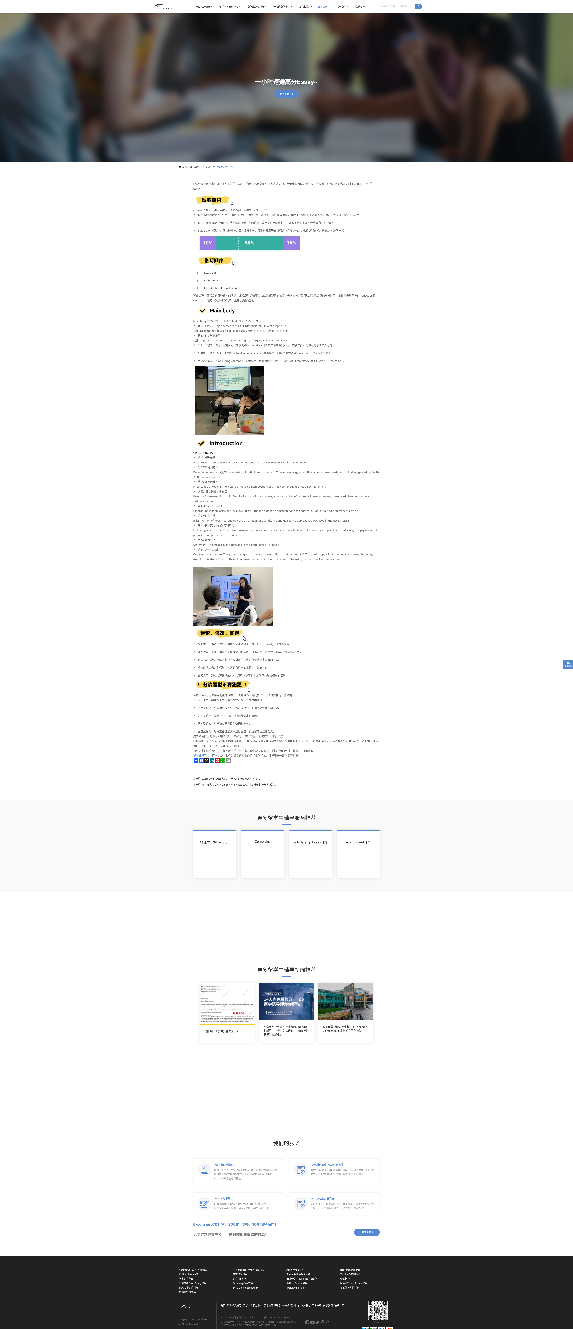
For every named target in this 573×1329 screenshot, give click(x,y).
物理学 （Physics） (214, 842)
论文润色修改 (240, 1278)
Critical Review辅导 (190, 1274)
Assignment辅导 (358, 842)
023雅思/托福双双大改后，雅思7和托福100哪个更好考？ (232, 778)
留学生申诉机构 (246, 1317)
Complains (263, 841)
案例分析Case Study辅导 (192, 1283)
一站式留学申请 (283, 6)
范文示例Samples (296, 1287)
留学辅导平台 (201, 755)
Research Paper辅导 (351, 1269)
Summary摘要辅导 (243, 1283)
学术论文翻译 (186, 1278)
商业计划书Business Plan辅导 (302, 1278)
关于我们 (343, 6)
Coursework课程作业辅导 (193, 1269)
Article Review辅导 (297, 1283)
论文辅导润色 (240, 1274)
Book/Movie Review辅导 (353, 1283)
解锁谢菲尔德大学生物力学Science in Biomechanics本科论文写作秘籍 (345, 1028)
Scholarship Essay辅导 (310, 842)
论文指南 (305, 6)
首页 (184, 166)
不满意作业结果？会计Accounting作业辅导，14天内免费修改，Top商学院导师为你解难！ (286, 1030)
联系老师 (360, 6)
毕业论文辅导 (204, 6)
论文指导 (345, 1278)
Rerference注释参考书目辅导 (248, 1269)
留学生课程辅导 (257, 6)
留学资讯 (324, 6)
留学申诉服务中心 (230, 6)
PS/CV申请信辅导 (188, 1287)
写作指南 (205, 166)
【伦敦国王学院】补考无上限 (221, 1031)
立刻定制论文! (366, 1232)
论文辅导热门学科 (349, 1287)
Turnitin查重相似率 (350, 1274)
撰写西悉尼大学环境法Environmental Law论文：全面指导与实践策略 (239, 784)
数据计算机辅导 (187, 1292)
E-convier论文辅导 (201, 1319)
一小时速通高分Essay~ (223, 166)
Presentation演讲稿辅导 (299, 1274)
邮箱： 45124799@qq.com (276, 1317)
